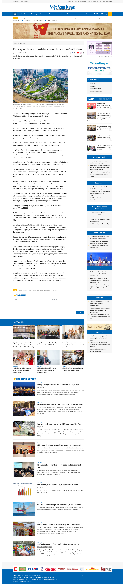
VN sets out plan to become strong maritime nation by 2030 (99, 162)
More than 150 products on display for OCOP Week (58, 524)
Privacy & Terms (104, 575)
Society (51, 14)
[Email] (83, 52)
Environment (78, 14)
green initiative (23, 290)
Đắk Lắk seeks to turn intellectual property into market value (72, 369)
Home (15, 43)
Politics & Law (24, 14)
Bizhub (90, 1)
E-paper (92, 80)
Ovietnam (95, 1)
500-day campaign (39, 20)
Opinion (88, 14)
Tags (15, 290)
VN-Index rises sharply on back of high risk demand (59, 504)
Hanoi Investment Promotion (58, 18)
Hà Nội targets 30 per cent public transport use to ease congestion (99, 242)
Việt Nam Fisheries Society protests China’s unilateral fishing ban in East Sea (100, 316)
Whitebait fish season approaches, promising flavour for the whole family (99, 338)
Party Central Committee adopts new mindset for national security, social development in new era (100, 167)
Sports (69, 14)
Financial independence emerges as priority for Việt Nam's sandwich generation (73, 345)
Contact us (94, 575)
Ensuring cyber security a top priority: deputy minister (60, 404)
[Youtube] (78, 53)
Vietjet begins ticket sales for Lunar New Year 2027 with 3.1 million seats (22, 370)
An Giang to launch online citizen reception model (104, 136)
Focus (15, 18)
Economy (34, 14)
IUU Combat (27, 20)
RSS (111, 575)
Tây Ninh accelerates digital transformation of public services (104, 147)
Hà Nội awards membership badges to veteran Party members (103, 105)
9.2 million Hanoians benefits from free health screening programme (99, 188)
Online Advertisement (96, 91)
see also (19, 322)
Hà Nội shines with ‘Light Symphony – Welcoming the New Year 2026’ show (100, 193)
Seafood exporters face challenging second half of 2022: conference (58, 545)
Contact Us (109, 1)
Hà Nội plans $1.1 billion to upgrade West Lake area (99, 199)
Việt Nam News (62, 7)
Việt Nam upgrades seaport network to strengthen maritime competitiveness (99, 303)
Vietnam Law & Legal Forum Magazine (76, 1)
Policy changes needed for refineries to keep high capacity (58, 385)
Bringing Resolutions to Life (29, 18)
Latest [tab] (92, 98)
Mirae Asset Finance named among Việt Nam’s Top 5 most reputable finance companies (99, 287)
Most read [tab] (105, 98)
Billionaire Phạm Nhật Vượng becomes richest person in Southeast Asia (46, 370)
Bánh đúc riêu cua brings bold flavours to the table (98, 350)
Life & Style (60, 14)
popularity (54, 290)
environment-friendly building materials (39, 290)
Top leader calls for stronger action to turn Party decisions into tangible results (100, 174)
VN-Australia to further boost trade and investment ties (59, 466)
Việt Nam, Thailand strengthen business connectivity (59, 445)
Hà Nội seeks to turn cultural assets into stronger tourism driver (99, 237)
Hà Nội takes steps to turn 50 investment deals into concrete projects (98, 215)
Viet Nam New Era (43, 18)
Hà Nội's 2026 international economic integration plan (100, 220)
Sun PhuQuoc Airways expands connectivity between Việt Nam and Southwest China (99, 280)
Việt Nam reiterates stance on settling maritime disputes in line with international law (100, 310)
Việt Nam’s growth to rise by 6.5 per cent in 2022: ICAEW (57, 485)
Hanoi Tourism (84, 18)
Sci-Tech (43, 14)
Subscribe (92, 86)
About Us (102, 1)
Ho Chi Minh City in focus (97, 18)
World (96, 14)
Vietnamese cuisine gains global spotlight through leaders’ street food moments (100, 344)
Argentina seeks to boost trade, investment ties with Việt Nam (47, 344)
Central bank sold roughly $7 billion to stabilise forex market (59, 425)
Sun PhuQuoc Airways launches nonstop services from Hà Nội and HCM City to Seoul (99, 274)
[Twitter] (75, 53)
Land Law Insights (73, 18)
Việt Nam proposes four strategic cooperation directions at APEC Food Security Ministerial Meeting (23, 345)
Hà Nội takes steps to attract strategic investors (100, 225)
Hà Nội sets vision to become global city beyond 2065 (99, 246)
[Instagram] (81, 53)
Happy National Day (52, 20)
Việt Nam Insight (17, 20)
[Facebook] (72, 53)
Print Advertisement (95, 88)
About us (87, 575)
